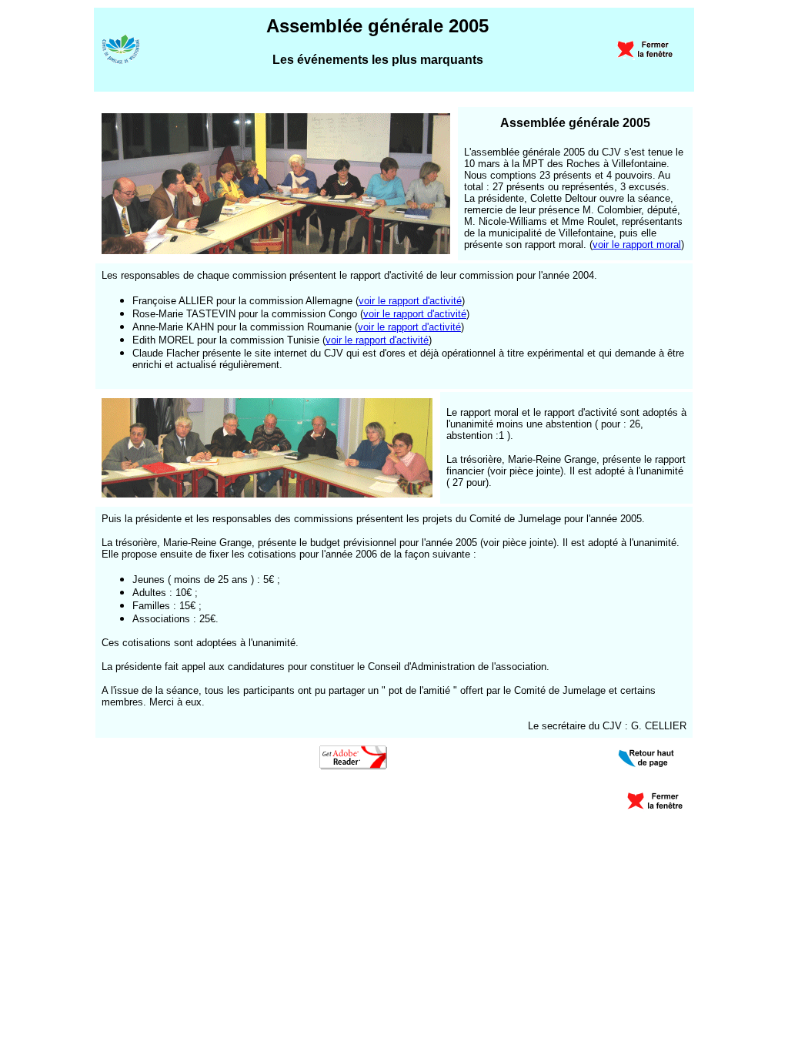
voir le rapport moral (637, 244)
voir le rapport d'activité (410, 301)
